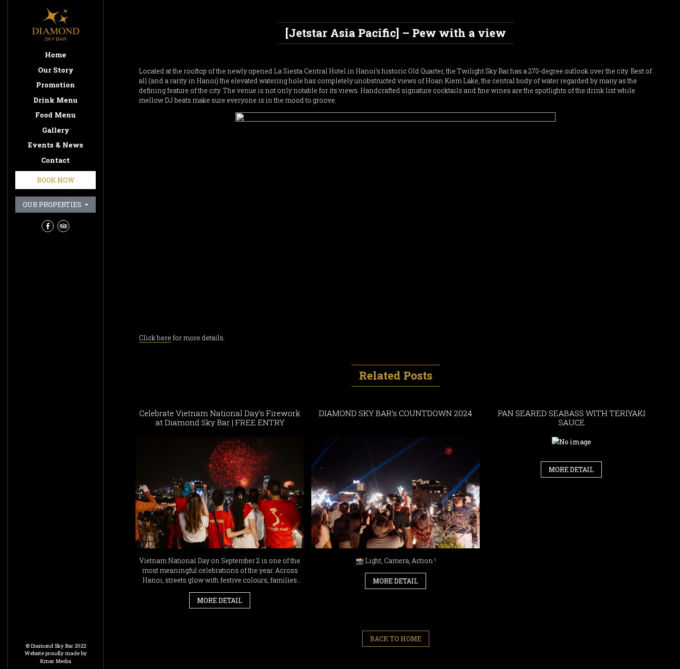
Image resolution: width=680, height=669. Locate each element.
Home (55, 54)
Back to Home (395, 638)
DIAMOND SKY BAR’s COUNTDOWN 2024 (395, 413)
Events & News (55, 144)
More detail (219, 600)
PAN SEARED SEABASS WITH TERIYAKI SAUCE (571, 418)
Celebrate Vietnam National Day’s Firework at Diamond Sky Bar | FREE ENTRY (219, 418)
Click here (155, 337)
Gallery (55, 130)
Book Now (55, 180)
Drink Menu (55, 99)
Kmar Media (55, 660)
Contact (55, 160)
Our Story (56, 69)
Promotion (55, 84)
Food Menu (55, 114)
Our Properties (53, 204)
